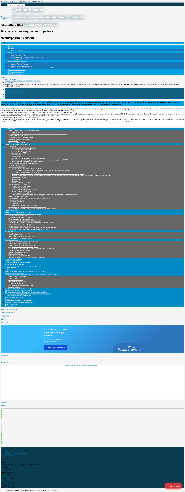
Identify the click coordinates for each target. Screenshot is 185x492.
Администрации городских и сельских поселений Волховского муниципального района (37, 134)
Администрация (10, 128)
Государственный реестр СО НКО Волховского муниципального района (32, 208)
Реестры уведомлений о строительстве (21, 236)
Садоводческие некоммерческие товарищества (27, 161)
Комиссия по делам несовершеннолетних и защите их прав (24, 271)
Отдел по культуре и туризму (14, 264)
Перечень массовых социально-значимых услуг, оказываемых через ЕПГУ (32, 68)
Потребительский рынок (16, 167)
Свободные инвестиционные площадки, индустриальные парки (29, 198)
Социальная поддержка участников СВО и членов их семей (28, 229)
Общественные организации (17, 281)
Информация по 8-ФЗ (12, 89)
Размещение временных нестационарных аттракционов (26, 257)
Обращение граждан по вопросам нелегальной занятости (27, 207)
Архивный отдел (10, 267)
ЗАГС (6, 269)
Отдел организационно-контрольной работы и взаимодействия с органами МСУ (31, 274)
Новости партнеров (17, 50)
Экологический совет (19, 188)
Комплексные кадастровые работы (19, 224)
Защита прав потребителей (17, 276)
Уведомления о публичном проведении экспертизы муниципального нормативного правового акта (45, 195)
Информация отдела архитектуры (19, 233)
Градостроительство (11, 240)
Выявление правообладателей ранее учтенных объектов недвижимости (32, 228)
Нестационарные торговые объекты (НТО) (26, 168)
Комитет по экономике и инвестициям (17, 144)
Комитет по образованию (13, 261)
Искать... (4, 5)
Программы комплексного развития (20, 250)
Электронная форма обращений (18, 135)
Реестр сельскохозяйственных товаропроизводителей (29, 158)
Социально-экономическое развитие (24, 148)
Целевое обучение (11, 306)
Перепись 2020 (13, 141)
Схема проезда (9, 455)
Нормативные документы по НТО (27, 172)
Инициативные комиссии (16, 283)
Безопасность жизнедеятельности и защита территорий (23, 266)
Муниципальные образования (14, 93)
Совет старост (13, 278)
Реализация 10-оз (14, 287)
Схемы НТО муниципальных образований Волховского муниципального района (43, 170)
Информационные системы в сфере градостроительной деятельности (31, 248)
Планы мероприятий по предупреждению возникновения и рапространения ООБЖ (40, 160)
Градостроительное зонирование (19, 243)
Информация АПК (18, 155)
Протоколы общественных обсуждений (25, 189)
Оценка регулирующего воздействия (20, 193)
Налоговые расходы (15, 203)
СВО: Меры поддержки (16, 74)
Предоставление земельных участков (20, 219)
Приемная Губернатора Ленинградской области (20, 302)
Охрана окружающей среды (17, 184)
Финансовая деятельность (17, 142)
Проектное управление (16, 201)
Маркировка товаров (19, 177)
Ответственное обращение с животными (18, 301)
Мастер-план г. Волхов (15, 254)
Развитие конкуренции (16, 200)
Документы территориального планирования (23, 241)
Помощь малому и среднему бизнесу (20, 238)
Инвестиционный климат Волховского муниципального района (26, 292)
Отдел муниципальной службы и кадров (18, 288)
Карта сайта (8, 451)
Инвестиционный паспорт (17, 165)
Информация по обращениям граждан (21, 137)
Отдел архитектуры (11, 231)
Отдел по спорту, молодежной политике (18, 262)
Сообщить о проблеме (56, 348)
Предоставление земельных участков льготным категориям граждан (30, 222)
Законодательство (18, 156)
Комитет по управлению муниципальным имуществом (23, 214)
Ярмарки (15, 181)
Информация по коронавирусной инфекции (22, 205)
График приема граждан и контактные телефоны (24, 130)
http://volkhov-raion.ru (91, 121)
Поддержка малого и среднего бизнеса (21, 151)
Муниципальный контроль (13, 259)
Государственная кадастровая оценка (20, 226)
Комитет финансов (11, 210)
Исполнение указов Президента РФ (20, 139)
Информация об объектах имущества (20, 217)
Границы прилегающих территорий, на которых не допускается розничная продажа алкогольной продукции (48, 174)
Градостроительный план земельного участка (23, 247)
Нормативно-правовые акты (14, 94)
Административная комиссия (14, 273)
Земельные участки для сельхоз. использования (24, 221)
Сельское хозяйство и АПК (17, 153)
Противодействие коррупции (14, 91)
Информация (16, 179)
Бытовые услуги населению (21, 182)
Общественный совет (15, 280)
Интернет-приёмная (11, 96)
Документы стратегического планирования (22, 163)
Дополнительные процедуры (18, 252)
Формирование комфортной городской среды (20, 290)
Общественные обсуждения (21, 191)
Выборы (7, 98)
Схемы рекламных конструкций (19, 255)
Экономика (12, 146)
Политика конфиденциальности (15, 453)
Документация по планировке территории (22, 245)
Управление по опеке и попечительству (18, 295)
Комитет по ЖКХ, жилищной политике (18, 212)
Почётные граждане (11, 304)
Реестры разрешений (15, 234)
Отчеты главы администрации (18, 196)
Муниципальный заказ (23, 149)
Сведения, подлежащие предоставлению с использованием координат (28, 294)
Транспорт (8, 299)
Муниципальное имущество (17, 215)
